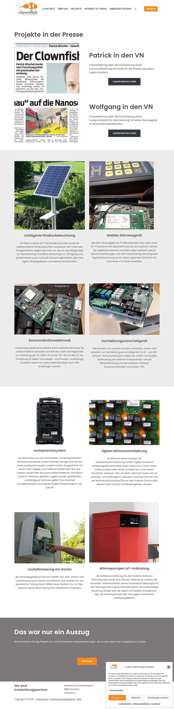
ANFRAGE (151, 8)
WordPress (45, 705)
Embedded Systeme (120, 8)
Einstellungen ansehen (158, 697)
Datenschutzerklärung (141, 704)
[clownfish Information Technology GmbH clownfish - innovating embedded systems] (25, 8)
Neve (17, 705)
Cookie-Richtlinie (125, 704)
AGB (79, 699)
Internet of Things (96, 8)
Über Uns (63, 8)
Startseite (48, 8)
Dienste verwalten (116, 690)
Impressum (155, 704)
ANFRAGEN (87, 661)
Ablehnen (136, 697)
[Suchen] (135, 9)
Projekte (76, 8)
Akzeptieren (117, 697)
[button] (169, 667)
